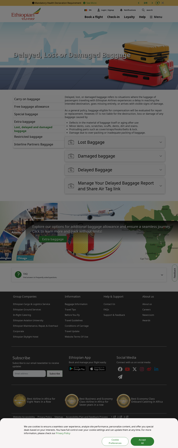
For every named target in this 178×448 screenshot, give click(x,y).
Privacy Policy (63, 433)
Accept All (142, 441)
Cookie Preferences (115, 441)
